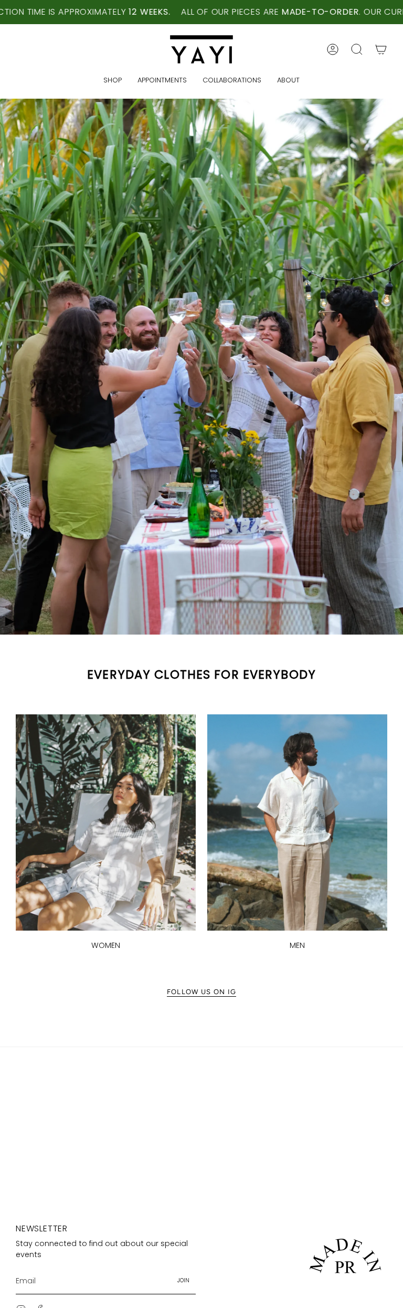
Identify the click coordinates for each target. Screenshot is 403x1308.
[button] (357, 49)
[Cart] (381, 49)
